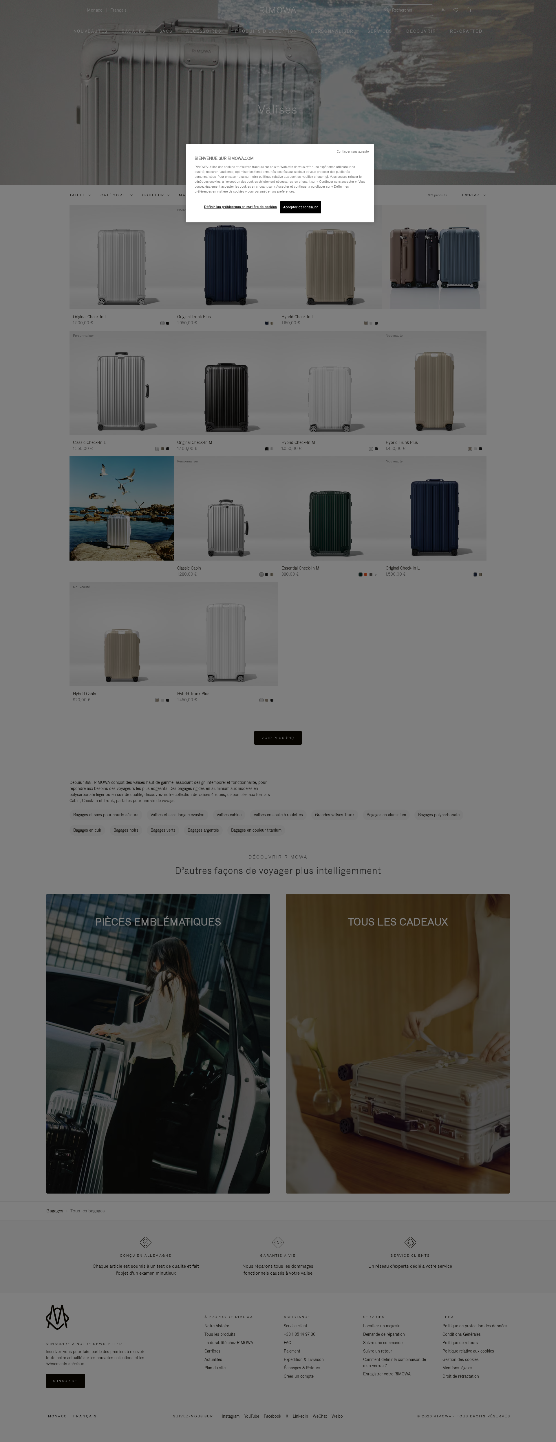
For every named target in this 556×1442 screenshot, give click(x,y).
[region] (280, 183)
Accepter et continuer (300, 207)
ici (326, 176)
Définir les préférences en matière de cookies (240, 206)
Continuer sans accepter (353, 151)
